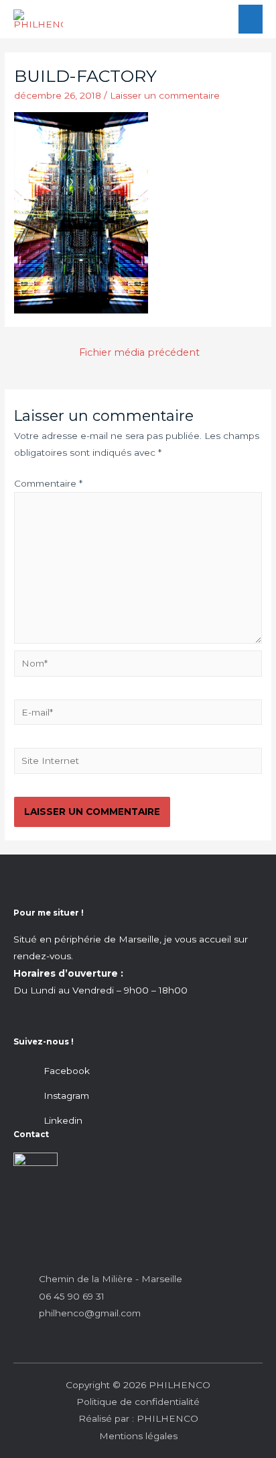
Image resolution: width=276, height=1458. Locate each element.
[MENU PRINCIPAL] (250, 19)
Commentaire (48, 483)
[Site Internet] (138, 763)
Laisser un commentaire (165, 95)
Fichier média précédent (139, 352)
